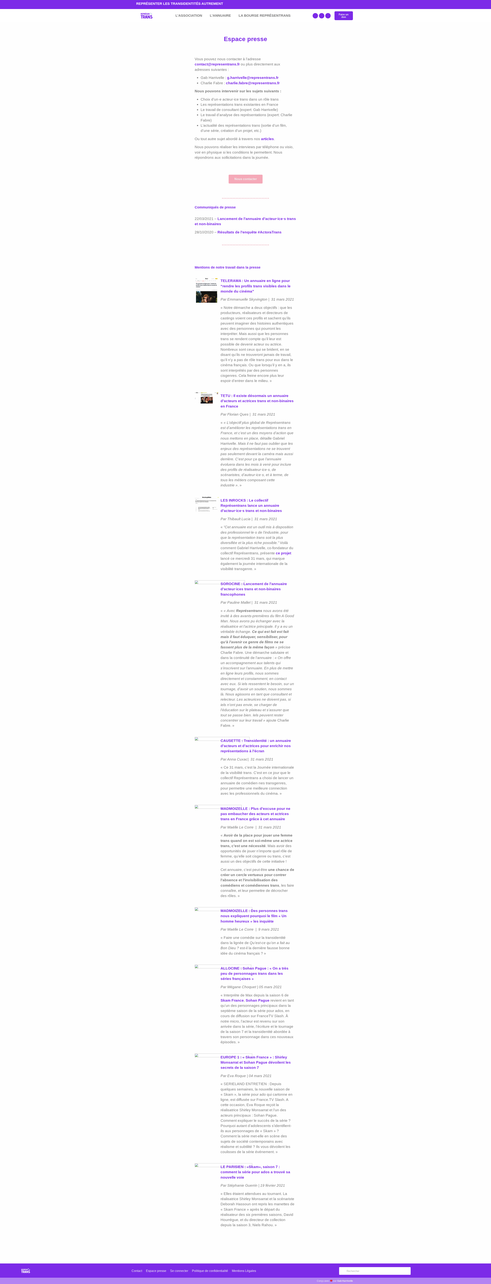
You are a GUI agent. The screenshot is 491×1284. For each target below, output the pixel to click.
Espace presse (156, 1270)
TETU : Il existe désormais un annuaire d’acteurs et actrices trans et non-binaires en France (257, 401)
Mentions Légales (244, 1270)
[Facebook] (315, 15)
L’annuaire (220, 15)
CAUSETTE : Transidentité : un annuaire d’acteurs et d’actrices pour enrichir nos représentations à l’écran (256, 745)
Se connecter (179, 1270)
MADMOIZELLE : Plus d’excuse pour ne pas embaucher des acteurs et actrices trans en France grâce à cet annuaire (255, 813)
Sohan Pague (257, 1000)
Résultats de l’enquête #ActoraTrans (249, 232)
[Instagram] (328, 15)
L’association (188, 15)
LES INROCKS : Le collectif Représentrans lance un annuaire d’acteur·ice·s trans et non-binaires (251, 505)
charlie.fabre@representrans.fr (253, 83)
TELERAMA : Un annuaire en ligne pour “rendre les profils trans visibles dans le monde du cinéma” (256, 286)
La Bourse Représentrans (265, 15)
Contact (137, 1270)
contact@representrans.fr (217, 64)
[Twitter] (321, 15)
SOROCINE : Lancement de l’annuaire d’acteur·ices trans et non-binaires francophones (254, 589)
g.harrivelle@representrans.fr (252, 77)
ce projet (283, 553)
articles (267, 139)
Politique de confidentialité (210, 1270)
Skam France (232, 1000)
